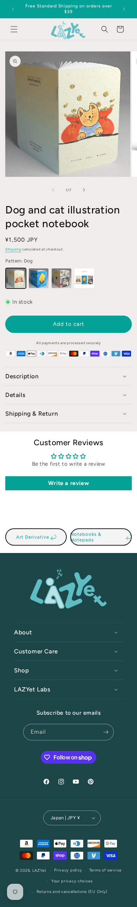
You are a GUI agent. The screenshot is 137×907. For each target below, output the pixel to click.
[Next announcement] (124, 9)
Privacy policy (68, 870)
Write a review (68, 483)
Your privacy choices (72, 881)
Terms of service (105, 870)
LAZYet (39, 870)
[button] (14, 29)
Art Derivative (33, 537)
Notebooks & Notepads (85, 537)
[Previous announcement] (13, 9)
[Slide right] (84, 190)
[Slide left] (53, 190)
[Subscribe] (105, 732)
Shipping (13, 249)
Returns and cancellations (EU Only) (72, 891)
